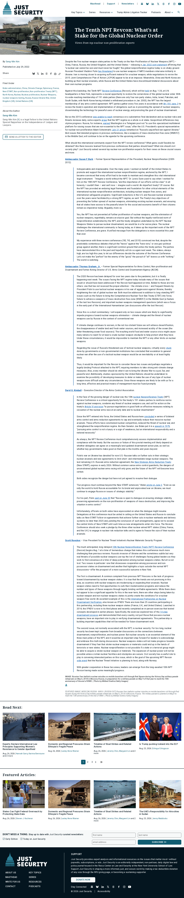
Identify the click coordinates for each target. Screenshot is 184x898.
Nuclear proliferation (31, 95)
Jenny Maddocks (159, 818)
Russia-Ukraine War (40, 98)
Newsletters (128, 4)
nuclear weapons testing (13, 98)
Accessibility (104, 891)
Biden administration (12, 88)
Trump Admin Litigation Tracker (132, 12)
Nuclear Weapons (48, 95)
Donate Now (83, 879)
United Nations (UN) (24, 101)
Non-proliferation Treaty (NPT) (43, 91)
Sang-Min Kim (13, 61)
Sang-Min (10, 115)
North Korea (8, 95)
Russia (28, 98)
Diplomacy (47, 88)
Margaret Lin (124, 751)
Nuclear (17, 95)
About (168, 12)
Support (111, 4)
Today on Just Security (34, 839)
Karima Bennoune (36, 753)
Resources (105, 12)
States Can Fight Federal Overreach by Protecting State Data (22, 812)
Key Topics (76, 12)
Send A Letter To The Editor (25, 137)
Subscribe (157, 842)
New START (8, 91)
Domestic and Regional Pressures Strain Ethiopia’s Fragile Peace (69, 745)
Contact (10, 886)
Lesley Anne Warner (70, 751)
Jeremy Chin (112, 751)
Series (92, 12)
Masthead (95, 4)
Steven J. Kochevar (24, 818)
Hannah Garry (22, 753)
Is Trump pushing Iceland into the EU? (158, 744)
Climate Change (35, 88)
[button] (179, 12)
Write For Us (12, 881)
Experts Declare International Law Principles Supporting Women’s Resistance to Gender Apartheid (20, 746)
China (24, 88)
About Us (10, 872)
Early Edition (12, 839)
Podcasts (156, 12)
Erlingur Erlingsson (160, 748)
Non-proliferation (21, 91)
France (56, 88)
